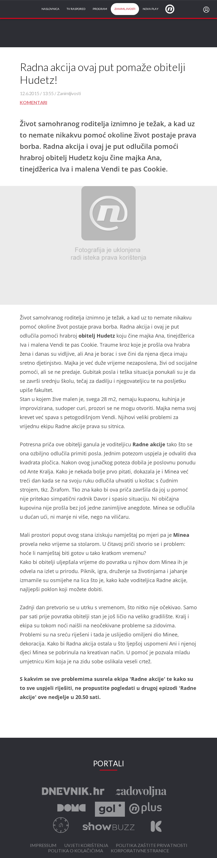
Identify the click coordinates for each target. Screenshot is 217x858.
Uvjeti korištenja (86, 845)
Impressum (43, 845)
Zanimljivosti (124, 9)
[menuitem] (207, 9)
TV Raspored (76, 9)
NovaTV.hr (173, 8)
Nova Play (151, 9)
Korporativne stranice (140, 851)
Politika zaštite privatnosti (151, 845)
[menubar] (207, 9)
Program (100, 9)
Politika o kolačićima (75, 851)
